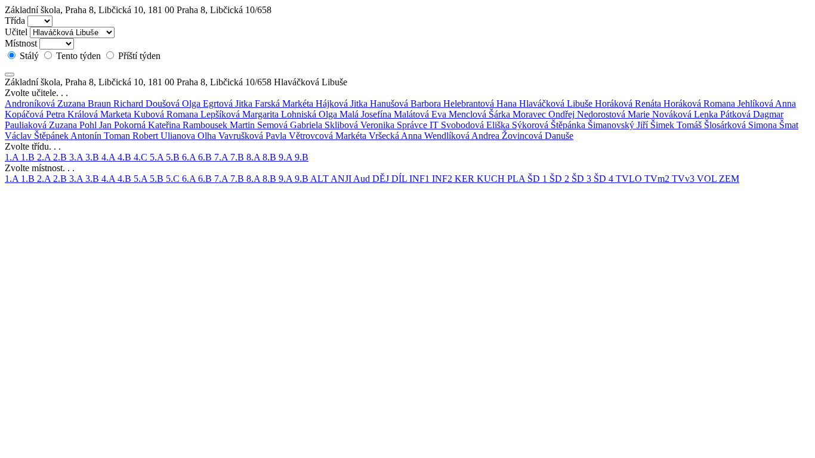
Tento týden (78, 56)
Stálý (29, 56)
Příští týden (138, 56)
